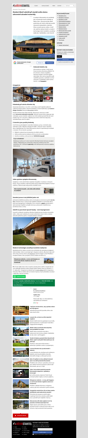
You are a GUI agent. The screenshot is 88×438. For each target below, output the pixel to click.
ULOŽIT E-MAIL (42, 432)
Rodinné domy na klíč (64, 34)
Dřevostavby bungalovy (65, 21)
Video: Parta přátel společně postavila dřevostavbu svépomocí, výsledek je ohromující (40, 371)
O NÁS (24, 427)
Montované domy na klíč (65, 30)
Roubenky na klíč (63, 36)
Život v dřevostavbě (21, 9)
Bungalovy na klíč (63, 19)
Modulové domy (63, 29)
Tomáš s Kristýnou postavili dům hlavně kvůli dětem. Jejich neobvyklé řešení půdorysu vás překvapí (42, 339)
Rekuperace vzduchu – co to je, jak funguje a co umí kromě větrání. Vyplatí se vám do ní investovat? (42, 381)
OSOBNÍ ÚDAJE (17, 428)
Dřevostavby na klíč (63, 25)
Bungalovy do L (62, 15)
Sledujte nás (40, 62)
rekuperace (32, 253)
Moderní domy (62, 27)
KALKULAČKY (17, 430)
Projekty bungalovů (63, 32)
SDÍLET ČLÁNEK (21, 276)
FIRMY (15, 427)
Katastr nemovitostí (64, 45)
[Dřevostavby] (21, 5)
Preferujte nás (49, 62)
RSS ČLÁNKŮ (17, 434)
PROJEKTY (16, 432)
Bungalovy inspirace (64, 17)
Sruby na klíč (62, 38)
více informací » (18, 285)
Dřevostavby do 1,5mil (64, 23)
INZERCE (25, 428)
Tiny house (61, 40)
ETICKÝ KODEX (26, 430)
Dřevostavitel (15, 9)
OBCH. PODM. (26, 432)
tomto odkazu (39, 270)
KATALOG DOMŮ (45, 5)
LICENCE (25, 434)
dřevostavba (30, 110)
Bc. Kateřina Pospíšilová (39, 290)
